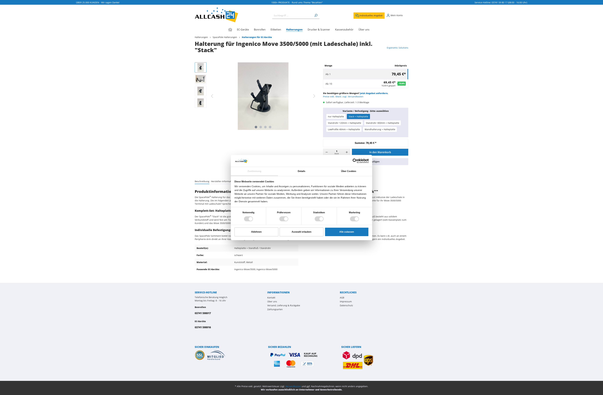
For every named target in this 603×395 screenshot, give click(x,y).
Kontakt (271, 297)
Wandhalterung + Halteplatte (380, 129)
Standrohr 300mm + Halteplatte (382, 122)
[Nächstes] (314, 96)
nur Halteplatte (336, 116)
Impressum (346, 301)
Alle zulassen (346, 232)
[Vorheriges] (212, 96)
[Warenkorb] (406, 14)
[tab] (202, 181)
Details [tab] (301, 171)
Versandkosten (293, 386)
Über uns (272, 301)
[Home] (232, 30)
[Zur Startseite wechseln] (216, 15)
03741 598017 (203, 313)
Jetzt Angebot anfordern (374, 93)
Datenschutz (346, 305)
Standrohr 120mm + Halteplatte (344, 122)
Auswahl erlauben (301, 232)
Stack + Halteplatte (358, 116)
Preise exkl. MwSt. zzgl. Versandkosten (343, 96)
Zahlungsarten (275, 309)
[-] (326, 152)
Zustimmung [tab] (254, 171)
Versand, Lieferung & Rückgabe (283, 305)
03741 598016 (203, 327)
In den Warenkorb (380, 152)
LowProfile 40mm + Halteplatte (344, 129)
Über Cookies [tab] (348, 171)
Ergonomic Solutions (397, 47)
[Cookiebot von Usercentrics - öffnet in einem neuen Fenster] (355, 160)
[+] (346, 152)
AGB (342, 297)
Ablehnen (256, 232)
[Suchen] (315, 15)
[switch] (283, 218)
